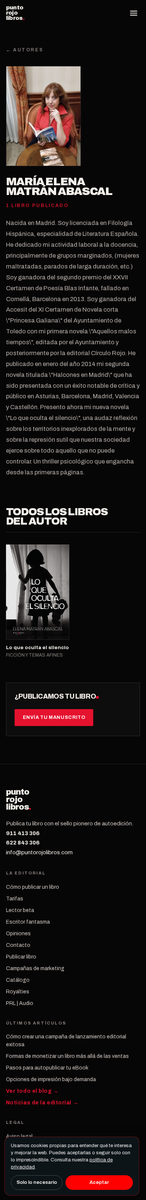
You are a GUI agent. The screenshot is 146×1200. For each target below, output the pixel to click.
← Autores (24, 49)
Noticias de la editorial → (42, 1103)
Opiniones (18, 933)
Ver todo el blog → (32, 1091)
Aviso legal (19, 1136)
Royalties (17, 991)
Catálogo (18, 980)
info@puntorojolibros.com (39, 852)
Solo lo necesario (36, 1182)
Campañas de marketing (35, 968)
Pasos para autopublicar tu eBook (47, 1068)
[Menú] (133, 13)
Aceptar (99, 1182)
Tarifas (14, 899)
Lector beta (20, 910)
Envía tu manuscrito (54, 717)
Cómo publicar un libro (32, 887)
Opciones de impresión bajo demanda (51, 1079)
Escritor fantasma (28, 922)
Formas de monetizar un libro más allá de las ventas (67, 1056)
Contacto (18, 945)
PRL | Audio (19, 1003)
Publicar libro (21, 957)
